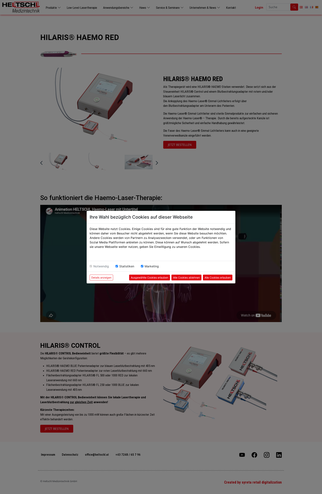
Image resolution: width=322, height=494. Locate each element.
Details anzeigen (101, 277)
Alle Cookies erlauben (218, 277)
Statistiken (126, 266)
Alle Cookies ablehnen (186, 277)
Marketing (152, 266)
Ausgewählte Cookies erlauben (149, 277)
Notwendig (101, 266)
